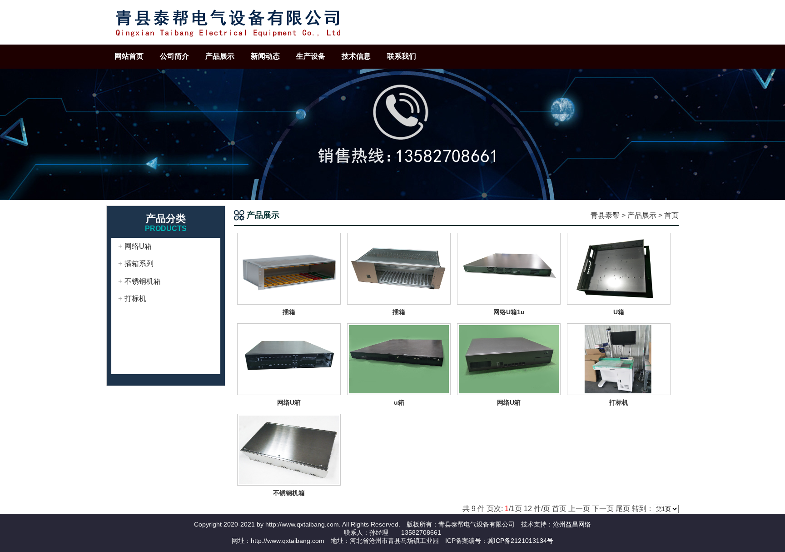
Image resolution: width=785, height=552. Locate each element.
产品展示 (219, 56)
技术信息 (356, 56)
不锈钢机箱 (142, 281)
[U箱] (619, 268)
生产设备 (310, 56)
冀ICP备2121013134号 (520, 540)
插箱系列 (139, 263)
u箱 (399, 402)
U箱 (618, 312)
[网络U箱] (289, 358)
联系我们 (401, 56)
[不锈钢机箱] (289, 449)
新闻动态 (265, 56)
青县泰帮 (605, 215)
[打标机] (619, 358)
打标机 (135, 298)
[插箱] (289, 268)
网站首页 (129, 56)
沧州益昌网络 (572, 524)
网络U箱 (138, 246)
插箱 (289, 312)
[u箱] (399, 358)
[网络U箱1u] (509, 268)
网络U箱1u (509, 312)
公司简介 (174, 56)
